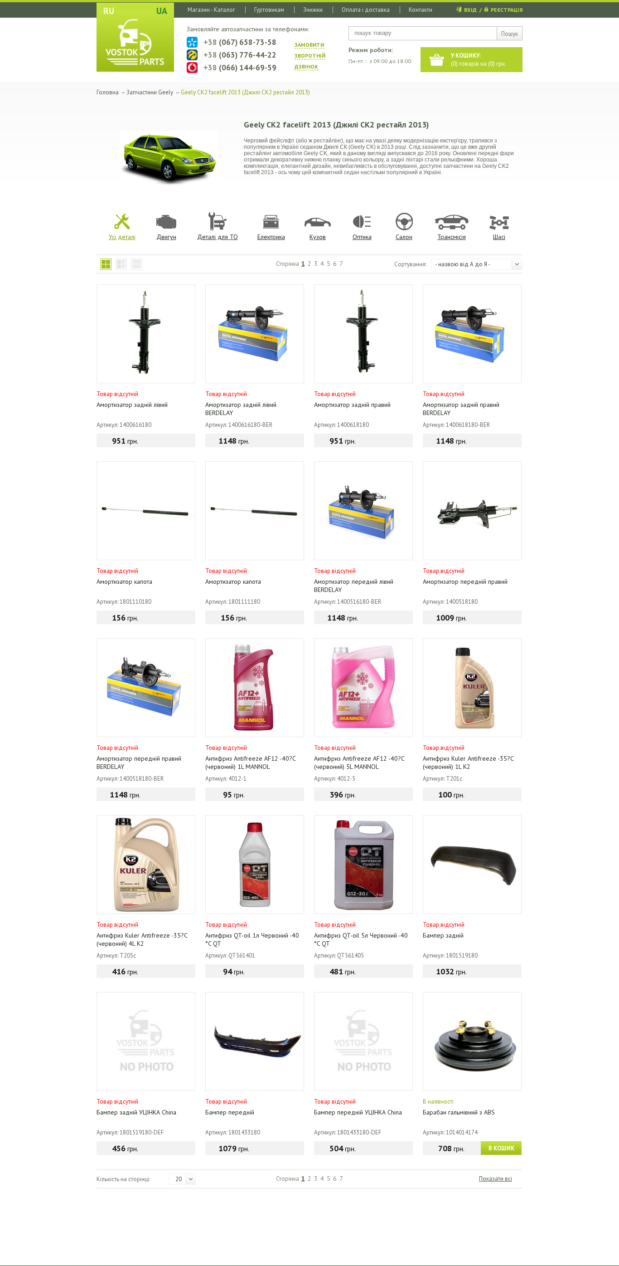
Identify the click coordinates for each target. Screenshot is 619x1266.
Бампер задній (443, 935)
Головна (108, 92)
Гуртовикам (269, 10)
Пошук (509, 34)
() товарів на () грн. (478, 60)
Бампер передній (229, 1112)
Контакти (420, 10)
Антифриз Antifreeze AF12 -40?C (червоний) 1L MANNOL (250, 762)
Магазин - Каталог (211, 10)
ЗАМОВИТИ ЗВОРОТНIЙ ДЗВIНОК (310, 55)
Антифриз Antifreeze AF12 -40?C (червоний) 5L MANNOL (359, 762)
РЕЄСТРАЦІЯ (506, 9)
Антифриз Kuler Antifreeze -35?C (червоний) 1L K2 (468, 762)
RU (108, 11)
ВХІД (470, 9)
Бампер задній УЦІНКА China (136, 1112)
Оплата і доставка (366, 10)
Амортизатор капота (124, 581)
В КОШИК (501, 1148)
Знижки (313, 10)
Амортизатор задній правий (352, 405)
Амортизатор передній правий (465, 581)
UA (161, 11)
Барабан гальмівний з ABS (459, 1112)
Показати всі (495, 1179)
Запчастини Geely (149, 92)
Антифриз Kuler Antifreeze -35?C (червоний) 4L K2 (142, 939)
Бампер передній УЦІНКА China (358, 1112)
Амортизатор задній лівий (132, 405)
